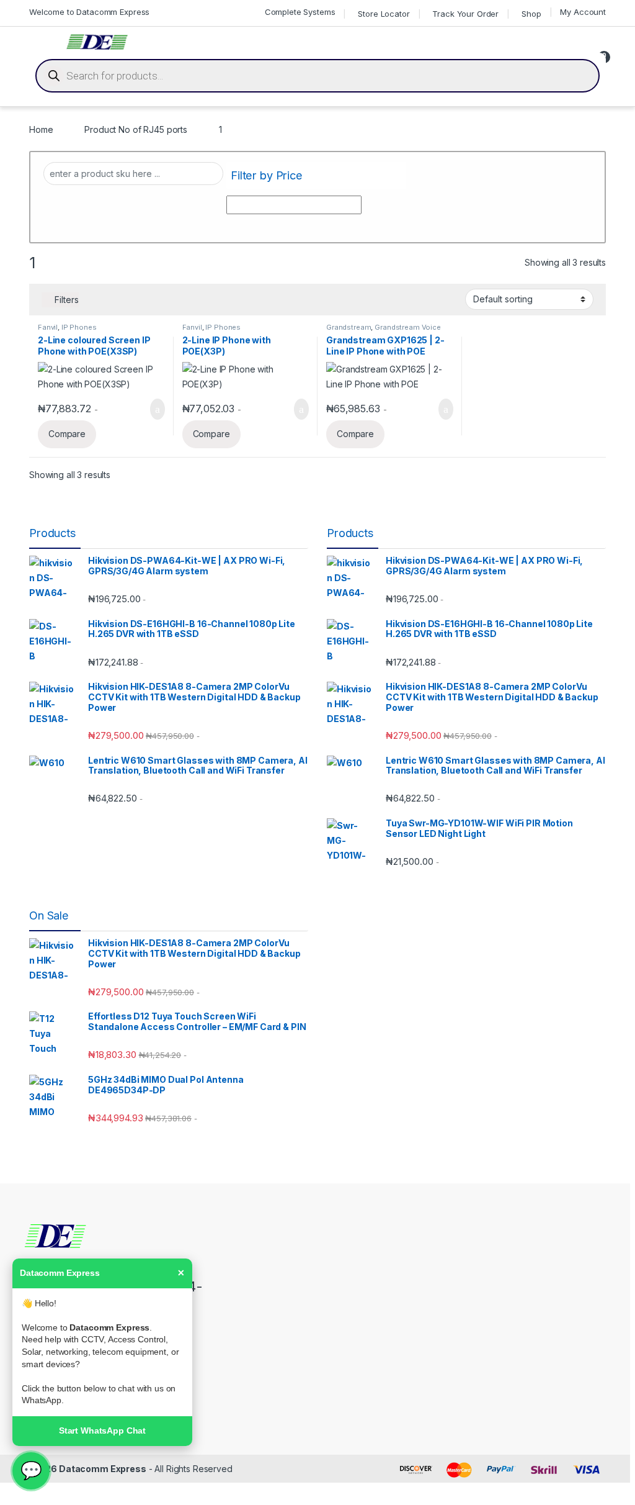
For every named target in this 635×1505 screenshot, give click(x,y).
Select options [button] (149, 409)
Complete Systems (300, 12)
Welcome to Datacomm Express (89, 12)
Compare (67, 433)
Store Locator (383, 14)
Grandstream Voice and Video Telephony (383, 331)
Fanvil (48, 327)
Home (41, 129)
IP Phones (79, 327)
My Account (583, 12)
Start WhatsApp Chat (102, 1430)
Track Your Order (465, 14)
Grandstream (348, 327)
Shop (531, 14)
